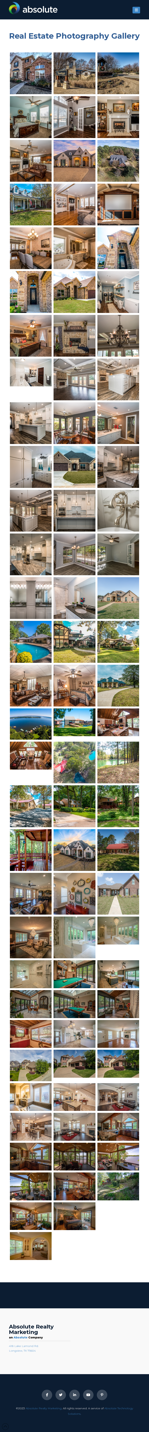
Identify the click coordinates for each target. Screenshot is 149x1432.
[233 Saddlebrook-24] (74, 511)
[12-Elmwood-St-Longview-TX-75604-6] (118, 423)
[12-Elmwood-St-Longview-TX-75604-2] (118, 806)
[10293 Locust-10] (118, 762)
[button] (136, 10)
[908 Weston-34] (31, 598)
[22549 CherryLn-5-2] (74, 722)
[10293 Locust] (74, 762)
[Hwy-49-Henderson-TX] (118, 1216)
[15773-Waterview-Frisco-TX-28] (118, 117)
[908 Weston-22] (118, 554)
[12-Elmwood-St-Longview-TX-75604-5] (74, 423)
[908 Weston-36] (31, 642)
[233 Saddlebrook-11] (31, 423)
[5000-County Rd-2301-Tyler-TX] (31, 1034)
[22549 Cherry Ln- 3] (31, 724)
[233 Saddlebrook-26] (31, 554)
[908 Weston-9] (74, 554)
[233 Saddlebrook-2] (74, 467)
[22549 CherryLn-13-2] (31, 373)
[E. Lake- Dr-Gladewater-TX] (118, 1127)
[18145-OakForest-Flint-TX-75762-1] (31, 248)
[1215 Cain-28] (74, 685)
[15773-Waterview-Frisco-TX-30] (31, 161)
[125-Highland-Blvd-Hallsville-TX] (118, 598)
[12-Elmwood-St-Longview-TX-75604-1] (74, 806)
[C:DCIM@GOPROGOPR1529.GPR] (74, 850)
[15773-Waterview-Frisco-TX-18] (74, 117)
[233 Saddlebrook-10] (31, 511)
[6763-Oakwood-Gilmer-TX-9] (118, 292)
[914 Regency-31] (118, 642)
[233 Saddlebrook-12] (118, 379)
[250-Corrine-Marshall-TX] (118, 850)
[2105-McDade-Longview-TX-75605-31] (74, 248)
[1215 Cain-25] (31, 685)
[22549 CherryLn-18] (118, 722)
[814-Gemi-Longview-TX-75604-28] (118, 336)
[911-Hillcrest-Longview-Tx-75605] (31, 937)
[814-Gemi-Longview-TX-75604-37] (74, 379)
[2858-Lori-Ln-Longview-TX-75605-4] (31, 467)
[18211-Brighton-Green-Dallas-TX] (31, 1065)
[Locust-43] (31, 806)
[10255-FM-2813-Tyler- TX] (74, 1034)
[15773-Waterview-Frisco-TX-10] (31, 73)
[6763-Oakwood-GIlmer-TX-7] (74, 336)
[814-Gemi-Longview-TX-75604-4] (31, 292)
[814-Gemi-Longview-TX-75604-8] (74, 292)
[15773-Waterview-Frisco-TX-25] (31, 117)
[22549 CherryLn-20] (31, 756)
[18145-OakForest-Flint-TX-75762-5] (31, 204)
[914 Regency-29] (74, 642)
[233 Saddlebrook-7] (118, 467)
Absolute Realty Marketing (44, 1408)
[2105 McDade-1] (118, 685)
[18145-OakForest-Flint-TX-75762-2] (118, 161)
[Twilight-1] (74, 161)
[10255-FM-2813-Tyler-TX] (118, 1034)
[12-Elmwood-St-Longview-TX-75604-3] (31, 850)
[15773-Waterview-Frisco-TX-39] (74, 73)
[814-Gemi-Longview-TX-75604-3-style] (118, 248)
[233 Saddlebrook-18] (118, 511)
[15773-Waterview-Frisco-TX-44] (118, 73)
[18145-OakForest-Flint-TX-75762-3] (74, 204)
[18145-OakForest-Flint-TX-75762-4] (118, 204)
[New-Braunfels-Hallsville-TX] (31, 894)
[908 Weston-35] (74, 598)
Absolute (21, 1337)
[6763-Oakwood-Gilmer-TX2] (31, 336)
